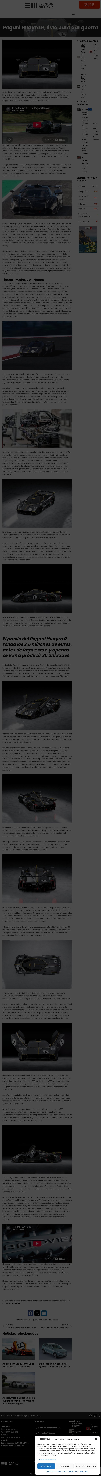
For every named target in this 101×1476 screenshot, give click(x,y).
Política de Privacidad (70, 1471)
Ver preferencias (86, 1466)
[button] (96, 1439)
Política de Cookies (54, 1471)
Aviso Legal (84, 1471)
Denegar (65, 1466)
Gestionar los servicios (47, 1459)
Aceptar (46, 1466)
